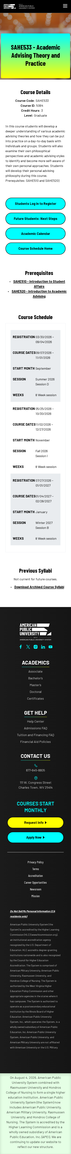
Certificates (35, 698)
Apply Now (34, 837)
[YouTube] (50, 646)
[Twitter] (28, 646)
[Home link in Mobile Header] (19, 6)
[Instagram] (36, 646)
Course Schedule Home (35, 248)
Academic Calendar (35, 234)
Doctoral (36, 692)
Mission (35, 896)
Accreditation (35, 876)
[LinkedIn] (43, 646)
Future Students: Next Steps (35, 219)
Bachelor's (35, 678)
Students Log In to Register (35, 204)
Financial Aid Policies (35, 742)
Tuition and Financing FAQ (35, 735)
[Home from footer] (35, 632)
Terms (35, 869)
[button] (65, 6)
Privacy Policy (35, 862)
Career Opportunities (35, 882)
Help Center (35, 721)
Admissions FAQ (35, 728)
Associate (35, 671)
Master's (35, 685)
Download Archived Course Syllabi (39, 587)
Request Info (34, 822)
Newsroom (35, 889)
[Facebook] (21, 646)
